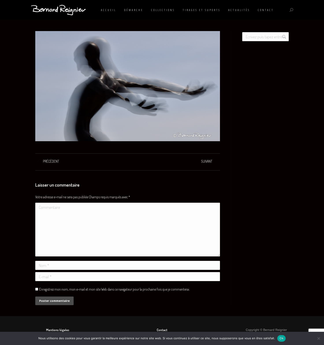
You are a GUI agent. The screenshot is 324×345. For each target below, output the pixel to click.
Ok (281, 338)
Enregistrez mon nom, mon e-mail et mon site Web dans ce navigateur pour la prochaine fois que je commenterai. (114, 289)
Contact (162, 330)
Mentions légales (57, 330)
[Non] (318, 338)
